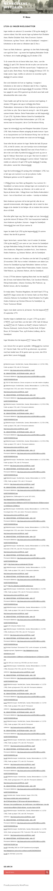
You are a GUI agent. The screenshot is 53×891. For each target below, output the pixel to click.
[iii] (25, 56)
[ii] (48, 49)
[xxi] (46, 216)
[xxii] (10, 225)
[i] (44, 31)
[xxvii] (5, 758)
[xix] (19, 171)
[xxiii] (36, 231)
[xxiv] (5, 703)
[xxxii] (37, 346)
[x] (48, 113)
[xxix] (5, 795)
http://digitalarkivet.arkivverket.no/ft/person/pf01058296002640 (22, 850)
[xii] (17, 128)
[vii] (8, 77)
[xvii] (37, 162)
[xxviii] (5, 776)
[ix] (31, 104)
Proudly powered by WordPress (16, 885)
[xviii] (29, 165)
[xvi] (24, 159)
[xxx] (5, 810)
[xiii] (42, 138)
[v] (8, 68)
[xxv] (5, 721)
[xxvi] (5, 740)
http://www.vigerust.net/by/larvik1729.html (20, 564)
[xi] (10, 119)
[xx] (9, 183)
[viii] (29, 89)
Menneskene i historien (17, 5)
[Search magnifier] (47, 872)
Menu (28, 17)
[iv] (8, 65)
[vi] (33, 71)
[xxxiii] (23, 355)
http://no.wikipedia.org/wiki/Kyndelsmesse (20, 586)
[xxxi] (5, 829)
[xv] (31, 153)
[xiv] (5, 567)
